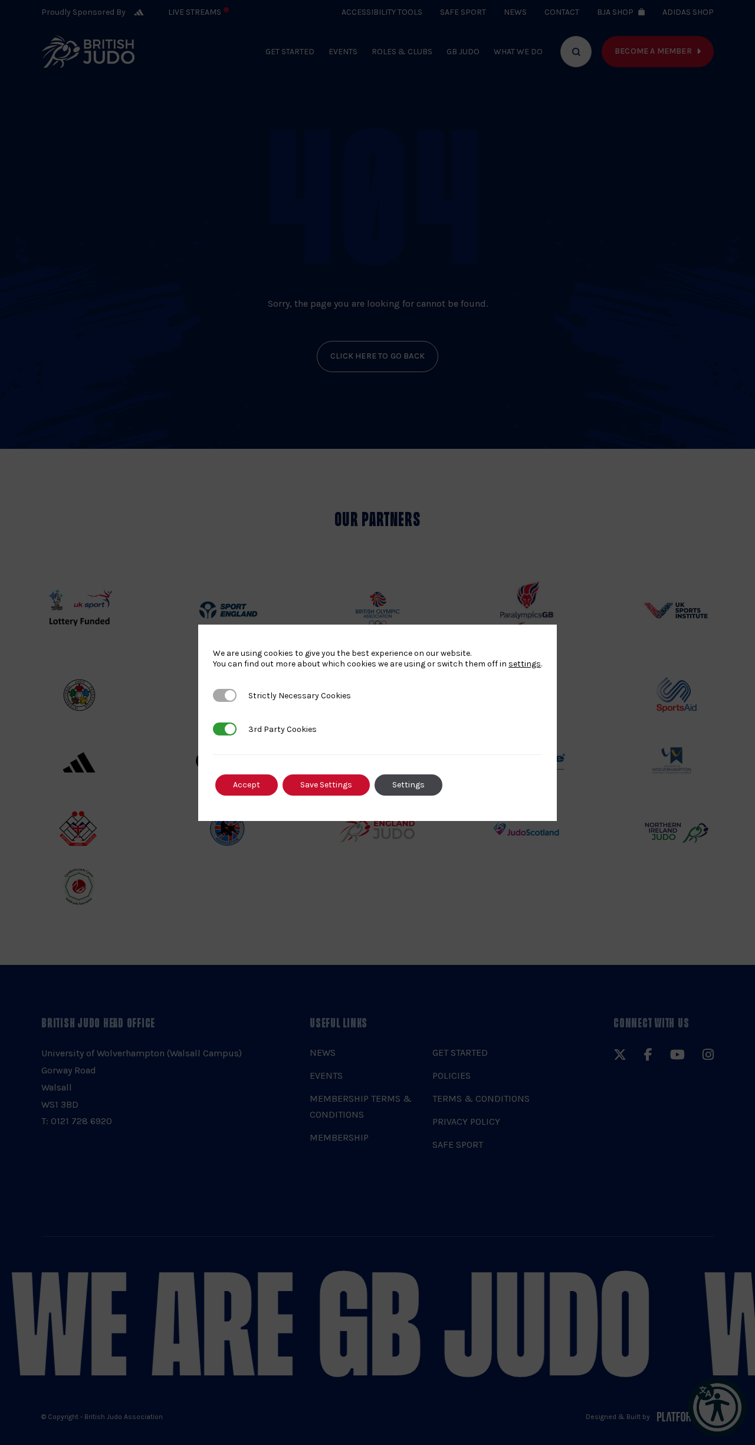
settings (524, 664)
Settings (408, 785)
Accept (246, 785)
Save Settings (326, 785)
